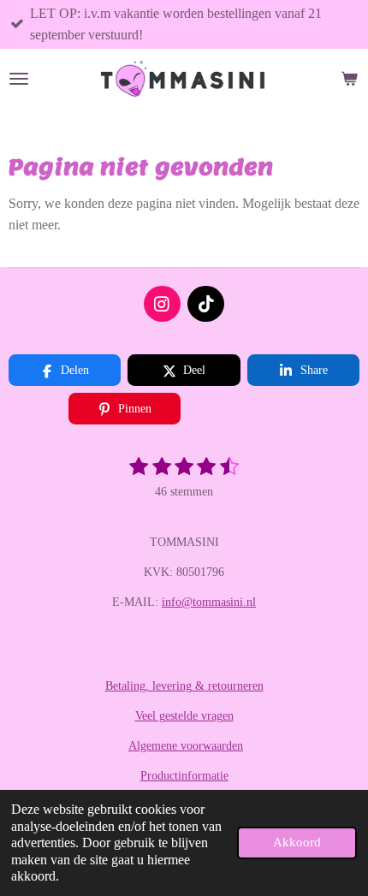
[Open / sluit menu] (19, 79)
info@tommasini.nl (209, 602)
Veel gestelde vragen (184, 715)
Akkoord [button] (297, 842)
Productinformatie (184, 775)
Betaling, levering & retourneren (184, 685)
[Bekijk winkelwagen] (349, 79)
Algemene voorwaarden (185, 745)
